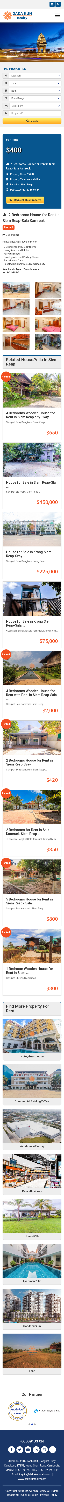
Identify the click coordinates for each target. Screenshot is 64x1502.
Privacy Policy (48, 1495)
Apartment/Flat (32, 1281)
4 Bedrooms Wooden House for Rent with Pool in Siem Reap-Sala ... (31, 695)
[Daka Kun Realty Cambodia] (18, 15)
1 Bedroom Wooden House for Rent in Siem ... (29, 971)
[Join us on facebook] (11, 1449)
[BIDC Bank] (47, 1411)
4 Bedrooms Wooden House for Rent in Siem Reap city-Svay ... (30, 415)
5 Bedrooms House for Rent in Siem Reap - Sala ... (29, 901)
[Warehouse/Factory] (32, 1126)
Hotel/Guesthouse (32, 1056)
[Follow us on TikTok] (52, 1449)
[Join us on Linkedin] (36, 1449)
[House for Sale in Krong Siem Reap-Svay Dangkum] (32, 529)
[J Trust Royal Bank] (17, 1411)
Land (32, 1371)
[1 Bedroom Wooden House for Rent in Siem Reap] (32, 946)
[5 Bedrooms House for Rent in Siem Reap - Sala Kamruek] (32, 876)
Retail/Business (32, 1191)
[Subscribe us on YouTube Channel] (28, 1449)
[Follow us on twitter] (19, 1449)
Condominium (32, 1326)
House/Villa (32, 1236)
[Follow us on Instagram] (44, 1449)
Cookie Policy (29, 1495)
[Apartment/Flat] (32, 1261)
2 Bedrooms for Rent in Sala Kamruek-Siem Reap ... (27, 832)
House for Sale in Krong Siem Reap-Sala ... (28, 623)
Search (33, 121)
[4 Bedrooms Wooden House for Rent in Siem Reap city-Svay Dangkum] (32, 390)
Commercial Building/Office (32, 1101)
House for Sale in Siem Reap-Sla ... (31, 484)
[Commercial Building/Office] (32, 1081)
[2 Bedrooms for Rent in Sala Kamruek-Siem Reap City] (32, 807)
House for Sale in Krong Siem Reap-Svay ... (28, 554)
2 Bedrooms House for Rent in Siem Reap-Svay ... (29, 762)
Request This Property (27, 199)
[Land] (32, 1351)
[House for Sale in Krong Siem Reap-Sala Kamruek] (32, 599)
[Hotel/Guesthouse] (32, 1036)
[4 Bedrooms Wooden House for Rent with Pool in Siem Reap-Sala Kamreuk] (32, 668)
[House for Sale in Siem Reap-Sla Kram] (32, 460)
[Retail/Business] (32, 1171)
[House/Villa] (32, 1216)
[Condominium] (32, 1306)
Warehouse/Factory (32, 1146)
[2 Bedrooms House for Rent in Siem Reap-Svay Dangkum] (32, 738)
